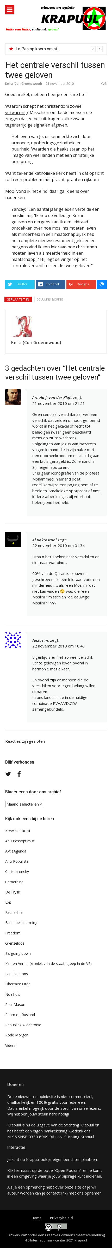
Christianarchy (17, 871)
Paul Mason (15, 1004)
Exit (8, 902)
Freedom (13, 933)
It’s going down (18, 953)
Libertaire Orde (17, 983)
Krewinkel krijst (17, 830)
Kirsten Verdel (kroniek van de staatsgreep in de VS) (48, 963)
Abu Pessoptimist (20, 840)
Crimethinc (14, 881)
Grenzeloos (14, 943)
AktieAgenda (15, 851)
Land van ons (16, 973)
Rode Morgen (16, 1035)
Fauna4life (14, 912)
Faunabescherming (21, 922)
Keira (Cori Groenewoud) (23, 83)
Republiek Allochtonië (23, 1024)
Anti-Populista (17, 861)
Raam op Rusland (20, 1014)
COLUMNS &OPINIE (49, 299)
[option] (59, 49)
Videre (10, 1045)
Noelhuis (12, 994)
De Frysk (12, 892)
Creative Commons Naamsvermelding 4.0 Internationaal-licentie (65, 1238)
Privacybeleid (61, 1217)
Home (36, 1217)
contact (53, 1193)
